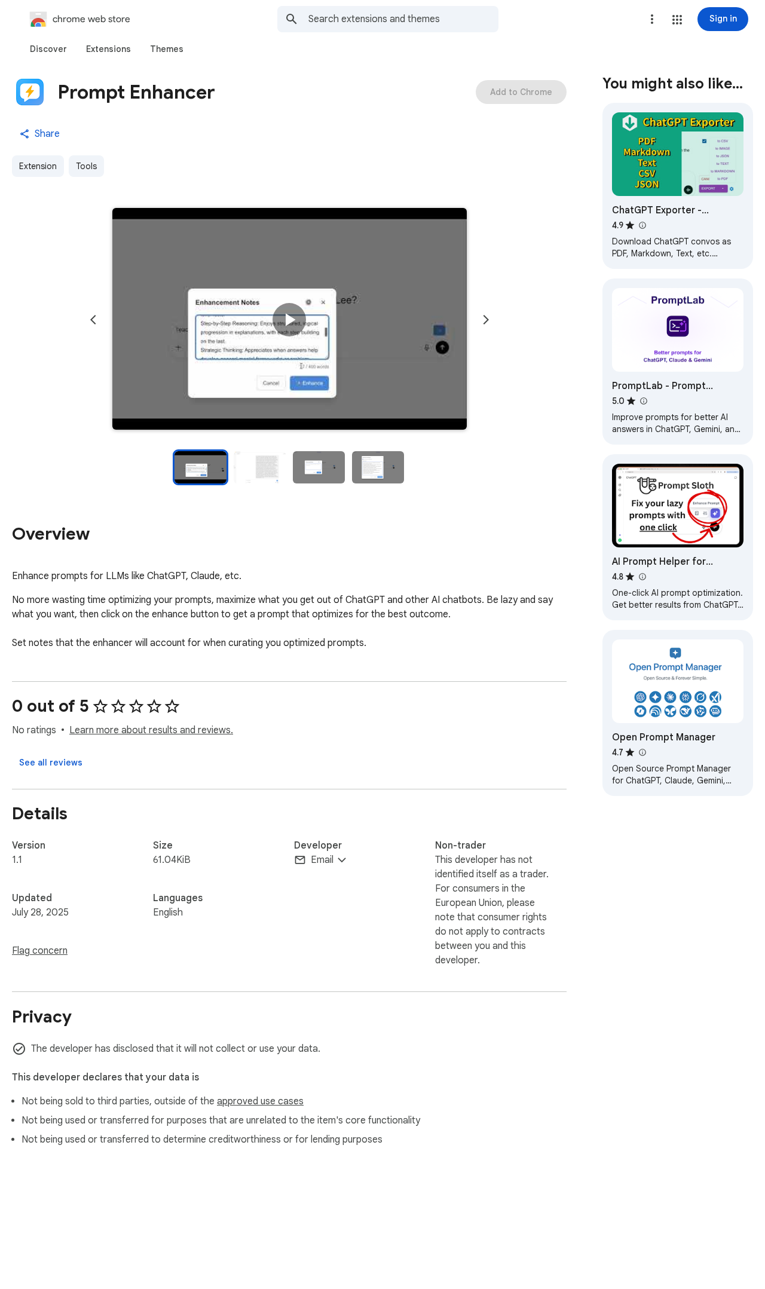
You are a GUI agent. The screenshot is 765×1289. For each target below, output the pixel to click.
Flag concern (40, 951)
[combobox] (403, 19)
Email (322, 860)
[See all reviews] (51, 762)
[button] (677, 20)
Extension (38, 166)
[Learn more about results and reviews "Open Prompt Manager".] (642, 752)
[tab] (48, 49)
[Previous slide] (93, 320)
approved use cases (260, 1101)
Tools (86, 166)
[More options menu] (652, 19)
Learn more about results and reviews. (151, 730)
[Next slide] (486, 320)
